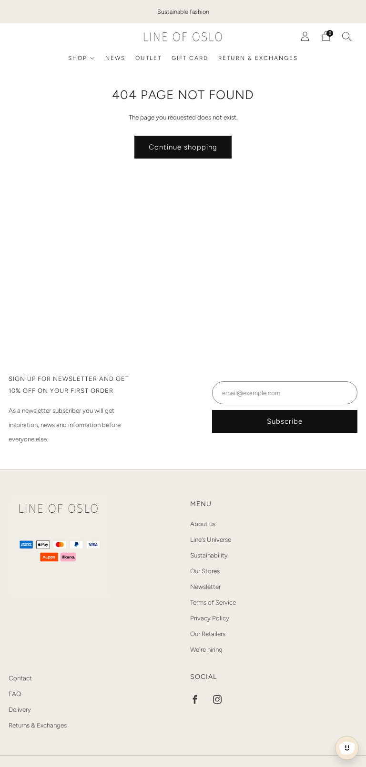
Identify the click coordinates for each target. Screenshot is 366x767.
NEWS (115, 58)
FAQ (15, 693)
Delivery (20, 709)
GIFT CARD (190, 58)
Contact (20, 678)
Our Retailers (207, 634)
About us (202, 524)
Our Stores (205, 571)
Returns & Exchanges (38, 725)
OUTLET (148, 58)
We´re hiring (206, 649)
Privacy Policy (209, 618)
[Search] (347, 36)
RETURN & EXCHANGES (258, 58)
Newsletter (205, 586)
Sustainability (209, 555)
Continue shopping (183, 147)
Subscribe (285, 421)
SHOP (77, 58)
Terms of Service (213, 602)
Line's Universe (210, 539)
